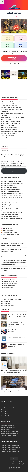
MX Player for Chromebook (9, 127)
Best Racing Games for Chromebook (12, 193)
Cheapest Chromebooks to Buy (10, 451)
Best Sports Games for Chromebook (12, 203)
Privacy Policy (22, 464)
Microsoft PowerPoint (7, 305)
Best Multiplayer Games (9, 207)
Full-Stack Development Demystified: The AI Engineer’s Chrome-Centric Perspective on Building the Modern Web (13, 262)
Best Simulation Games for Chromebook (13, 201)
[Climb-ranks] (5, 78)
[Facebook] (9, 467)
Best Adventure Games (8, 185)
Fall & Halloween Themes (10, 232)
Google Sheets (5, 415)
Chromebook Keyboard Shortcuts (11, 121)
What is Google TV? (6, 429)
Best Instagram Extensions (9, 283)
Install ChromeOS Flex (7, 425)
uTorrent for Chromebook (9, 129)
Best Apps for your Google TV (9, 433)
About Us (5, 462)
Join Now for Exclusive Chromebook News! (14, 171)
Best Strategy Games (8, 205)
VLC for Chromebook (8, 125)
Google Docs (4, 412)
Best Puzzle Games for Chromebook (12, 199)
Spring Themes (7, 228)
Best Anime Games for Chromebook (12, 181)
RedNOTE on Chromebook (9, 133)
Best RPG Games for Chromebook (11, 195)
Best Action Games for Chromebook (12, 183)
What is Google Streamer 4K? (9, 431)
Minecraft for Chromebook (9, 105)
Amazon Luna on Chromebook (10, 214)
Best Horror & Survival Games (10, 191)
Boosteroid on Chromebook (10, 216)
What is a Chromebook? (8, 427)
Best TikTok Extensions (8, 279)
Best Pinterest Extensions (9, 281)
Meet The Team (20, 462)
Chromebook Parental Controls (11, 123)
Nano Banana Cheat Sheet (8, 408)
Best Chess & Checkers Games (11, 189)
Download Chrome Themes (8, 435)
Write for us (15, 464)
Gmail (2, 406)
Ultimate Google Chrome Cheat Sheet (12, 131)
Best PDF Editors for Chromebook (11, 107)
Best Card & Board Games (9, 187)
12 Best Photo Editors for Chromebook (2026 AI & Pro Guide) (16, 324)
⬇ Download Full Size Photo (14, 58)
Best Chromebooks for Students (10, 447)
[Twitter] (12, 467)
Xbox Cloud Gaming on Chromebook (12, 218)
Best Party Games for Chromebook (12, 197)
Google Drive (4, 413)
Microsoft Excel (5, 303)
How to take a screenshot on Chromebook (14, 141)
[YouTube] (18, 467)
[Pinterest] (14, 467)
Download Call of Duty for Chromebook (16, 16)
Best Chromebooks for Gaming (10, 445)
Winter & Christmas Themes (11, 234)
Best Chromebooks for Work (9, 449)
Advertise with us (6, 464)
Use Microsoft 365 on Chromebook (11, 299)
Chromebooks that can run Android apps (13, 102)
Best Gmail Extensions (8, 285)
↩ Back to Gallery (14, 73)
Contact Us (12, 462)
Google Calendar (5, 410)
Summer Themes (8, 230)
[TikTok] (16, 467)
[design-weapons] (22, 78)
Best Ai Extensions (7, 287)
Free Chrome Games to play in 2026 (12, 212)
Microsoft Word (5, 301)
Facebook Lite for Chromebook (11, 103)
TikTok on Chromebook (8, 135)
